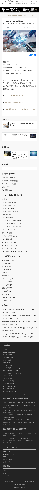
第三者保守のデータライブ (14, 102)
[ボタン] (32, 10)
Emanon (23, 487)
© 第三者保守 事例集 (19, 485)
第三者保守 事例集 (18, 9)
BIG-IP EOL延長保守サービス (15, 96)
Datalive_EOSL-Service (30, 27)
